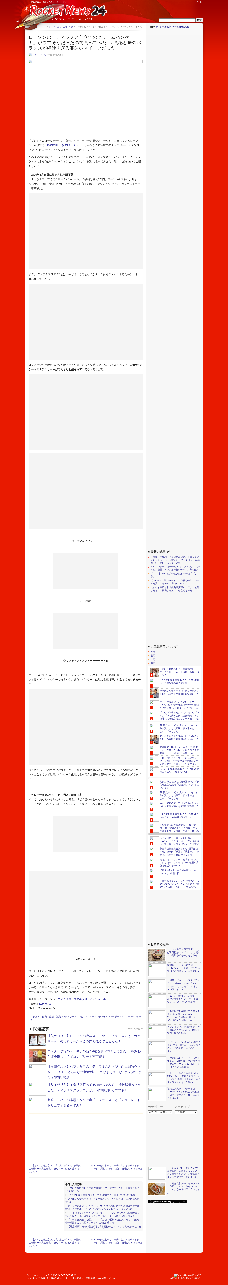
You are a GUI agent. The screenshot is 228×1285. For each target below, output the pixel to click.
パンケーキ (129, 1016)
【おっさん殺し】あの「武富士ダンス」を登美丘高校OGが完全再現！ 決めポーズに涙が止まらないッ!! (54, 1168)
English (200, 2)
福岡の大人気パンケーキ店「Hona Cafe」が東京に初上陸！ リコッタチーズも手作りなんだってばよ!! (184, 1093)
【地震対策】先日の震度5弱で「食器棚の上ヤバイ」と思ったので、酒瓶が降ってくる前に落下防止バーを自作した (103, 1228)
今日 (153, 651)
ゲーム (111, 1278)
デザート (116, 1016)
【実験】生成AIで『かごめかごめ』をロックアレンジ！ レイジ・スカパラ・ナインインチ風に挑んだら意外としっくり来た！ (175, 559)
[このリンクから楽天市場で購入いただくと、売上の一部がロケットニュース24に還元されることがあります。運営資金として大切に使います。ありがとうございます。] (170, 2)
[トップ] (44, 26)
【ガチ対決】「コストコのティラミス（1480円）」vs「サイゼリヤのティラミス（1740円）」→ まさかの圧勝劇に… (183, 1062)
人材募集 (101, 1278)
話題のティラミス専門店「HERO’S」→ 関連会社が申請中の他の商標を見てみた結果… (183, 967)
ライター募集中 (163, 26)
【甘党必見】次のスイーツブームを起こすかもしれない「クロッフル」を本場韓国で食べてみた (183, 1188)
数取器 (176, 1278)
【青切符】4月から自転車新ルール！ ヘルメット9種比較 (179, 872)
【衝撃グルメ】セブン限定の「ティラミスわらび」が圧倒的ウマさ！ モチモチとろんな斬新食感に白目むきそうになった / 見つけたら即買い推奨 (94, 1072)
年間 (153, 663)
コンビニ (81, 1016)
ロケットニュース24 (67, 13)
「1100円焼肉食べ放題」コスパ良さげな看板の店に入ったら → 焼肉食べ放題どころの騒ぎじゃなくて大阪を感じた (102, 1221)
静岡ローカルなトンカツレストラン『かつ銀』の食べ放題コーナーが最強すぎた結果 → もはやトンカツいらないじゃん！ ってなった (102, 1207)
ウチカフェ (68, 1016)
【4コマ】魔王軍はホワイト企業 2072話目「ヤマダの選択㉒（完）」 (179, 815)
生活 (51, 1016)
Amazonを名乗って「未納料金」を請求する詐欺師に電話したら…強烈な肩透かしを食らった (116, 1167)
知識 (58, 1016)
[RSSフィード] (193, 2)
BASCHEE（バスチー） (61, 145)
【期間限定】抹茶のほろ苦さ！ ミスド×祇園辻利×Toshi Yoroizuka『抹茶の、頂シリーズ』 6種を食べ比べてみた (183, 1016)
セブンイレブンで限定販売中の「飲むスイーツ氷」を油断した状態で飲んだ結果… (183, 1029)
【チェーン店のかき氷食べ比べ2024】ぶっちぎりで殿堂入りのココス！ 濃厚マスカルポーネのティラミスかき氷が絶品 (183, 1078)
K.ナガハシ (40, 55)
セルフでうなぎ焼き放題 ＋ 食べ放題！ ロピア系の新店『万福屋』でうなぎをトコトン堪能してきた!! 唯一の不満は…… (174, 829)
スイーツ (92, 1016)
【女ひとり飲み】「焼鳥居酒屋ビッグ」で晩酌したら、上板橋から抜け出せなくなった (175, 589)
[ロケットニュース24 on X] (173, 2)
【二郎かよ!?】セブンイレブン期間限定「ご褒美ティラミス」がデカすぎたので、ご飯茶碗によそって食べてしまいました (183, 1172)
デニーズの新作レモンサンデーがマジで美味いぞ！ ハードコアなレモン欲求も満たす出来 (183, 998)
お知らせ (40, 1278)
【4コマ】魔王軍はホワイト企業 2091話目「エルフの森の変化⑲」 (102, 1195)
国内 (44, 1016)
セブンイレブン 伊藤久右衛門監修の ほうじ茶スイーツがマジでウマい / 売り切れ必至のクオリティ (183, 1047)
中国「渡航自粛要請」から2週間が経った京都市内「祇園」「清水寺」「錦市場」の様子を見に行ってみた (179, 851)
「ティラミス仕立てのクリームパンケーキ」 (82, 999)
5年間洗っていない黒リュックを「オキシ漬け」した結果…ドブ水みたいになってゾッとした (179, 728)
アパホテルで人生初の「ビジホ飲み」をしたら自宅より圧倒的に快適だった (179, 692)
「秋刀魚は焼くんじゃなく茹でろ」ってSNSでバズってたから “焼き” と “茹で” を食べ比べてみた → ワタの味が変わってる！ (174, 886)
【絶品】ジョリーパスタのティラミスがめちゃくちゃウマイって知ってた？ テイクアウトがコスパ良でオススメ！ (183, 985)
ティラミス (104, 1016)
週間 (153, 655)
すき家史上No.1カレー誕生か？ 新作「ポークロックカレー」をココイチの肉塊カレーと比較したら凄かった (179, 750)
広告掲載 (90, 1278)
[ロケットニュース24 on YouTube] (190, 2)
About (31, 1278)
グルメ (36, 1016)
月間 (153, 659)
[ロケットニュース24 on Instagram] (183, 2)
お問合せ (79, 1278)
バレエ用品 (195, 1278)
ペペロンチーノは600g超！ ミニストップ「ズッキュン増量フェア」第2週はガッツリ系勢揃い (175, 568)
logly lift (139, 1029)
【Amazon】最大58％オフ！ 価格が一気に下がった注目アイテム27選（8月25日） (175, 582)
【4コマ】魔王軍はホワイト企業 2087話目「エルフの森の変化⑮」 (179, 770)
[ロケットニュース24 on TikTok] (187, 2)
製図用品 (185, 1278)
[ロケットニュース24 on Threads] (180, 2)
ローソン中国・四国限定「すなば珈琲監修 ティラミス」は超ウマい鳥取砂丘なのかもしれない (183, 952)
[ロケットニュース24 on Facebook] (176, 2)
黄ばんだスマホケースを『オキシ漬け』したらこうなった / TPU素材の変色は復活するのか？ (179, 862)
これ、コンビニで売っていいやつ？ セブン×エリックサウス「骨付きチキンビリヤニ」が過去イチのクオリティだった (174, 762)
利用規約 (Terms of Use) (59, 1278)
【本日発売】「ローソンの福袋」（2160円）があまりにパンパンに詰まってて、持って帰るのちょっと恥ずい (179, 840)
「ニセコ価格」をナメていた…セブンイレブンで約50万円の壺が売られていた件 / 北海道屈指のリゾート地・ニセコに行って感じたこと (102, 1214)
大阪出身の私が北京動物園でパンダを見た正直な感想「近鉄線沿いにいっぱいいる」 (179, 784)
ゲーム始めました (180, 26)
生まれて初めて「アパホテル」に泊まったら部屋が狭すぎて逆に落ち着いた (179, 805)
